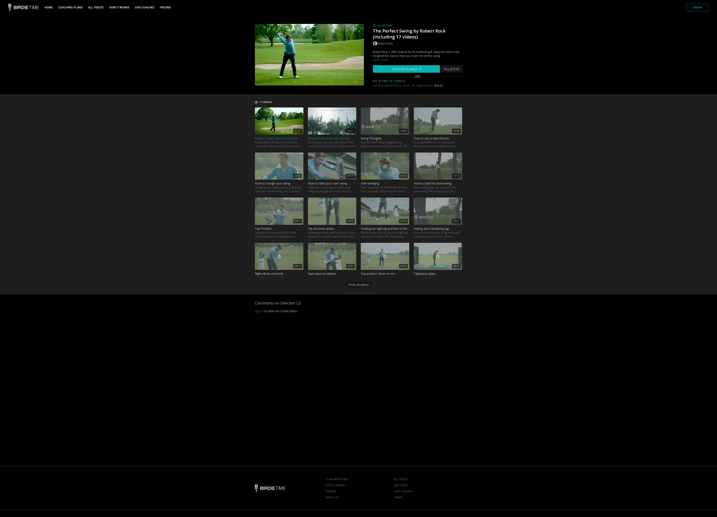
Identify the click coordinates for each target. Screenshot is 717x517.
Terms (398, 497)
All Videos (401, 479)
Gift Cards (401, 485)
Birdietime (23, 7)
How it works (119, 7)
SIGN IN (697, 7)
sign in (259, 311)
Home (49, 7)
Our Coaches (144, 7)
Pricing (165, 7)
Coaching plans (70, 7)
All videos (95, 7)
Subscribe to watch (404, 69)
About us (332, 497)
